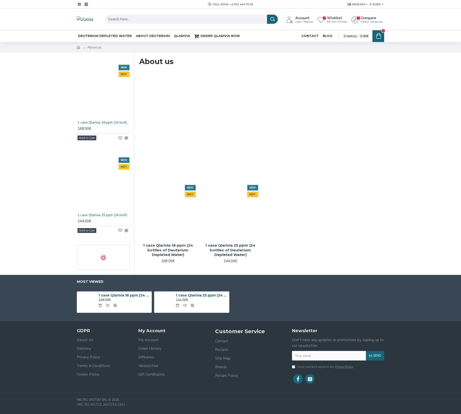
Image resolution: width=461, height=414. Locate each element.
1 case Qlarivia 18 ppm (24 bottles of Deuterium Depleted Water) (104, 122)
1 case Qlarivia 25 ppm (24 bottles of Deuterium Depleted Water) (104, 215)
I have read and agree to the (325, 367)
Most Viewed (90, 282)
